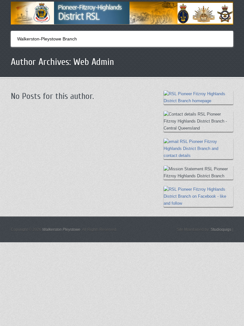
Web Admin (93, 61)
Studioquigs (221, 229)
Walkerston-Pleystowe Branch (47, 38)
